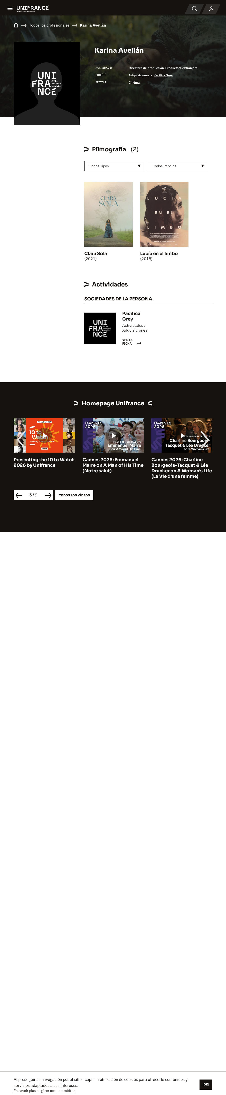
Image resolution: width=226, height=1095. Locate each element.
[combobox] (114, 166)
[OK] (206, 1084)
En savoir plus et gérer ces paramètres (44, 1090)
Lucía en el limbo (159, 253)
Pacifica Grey (163, 75)
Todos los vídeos (74, 495)
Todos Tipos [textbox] (99, 166)
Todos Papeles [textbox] (164, 166)
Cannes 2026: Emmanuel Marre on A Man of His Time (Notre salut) (113, 465)
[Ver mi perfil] (211, 9)
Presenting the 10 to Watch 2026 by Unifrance (44, 462)
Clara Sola (95, 253)
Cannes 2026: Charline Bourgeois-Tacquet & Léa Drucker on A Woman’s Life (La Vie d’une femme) (181, 468)
